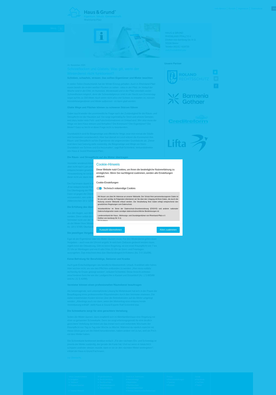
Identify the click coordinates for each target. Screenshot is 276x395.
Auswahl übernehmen (110, 230)
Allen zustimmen (168, 230)
